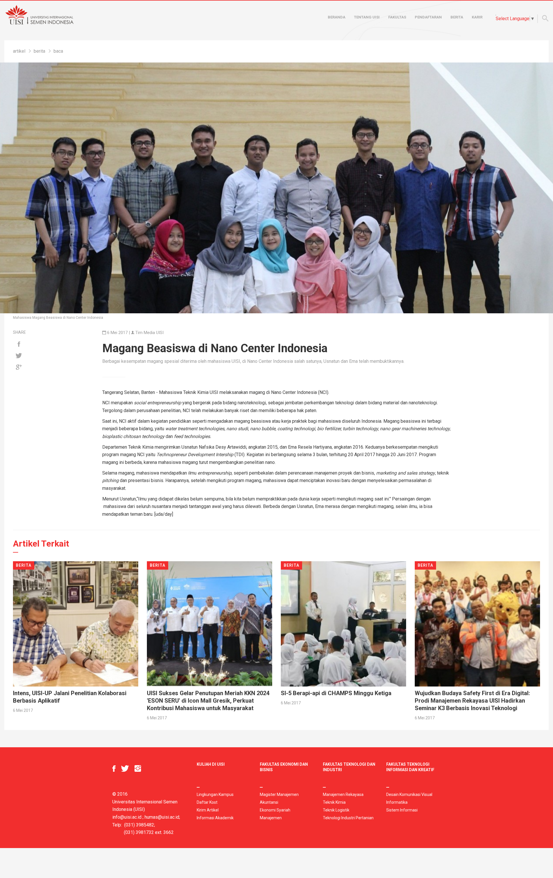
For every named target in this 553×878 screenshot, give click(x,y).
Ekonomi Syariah (275, 810)
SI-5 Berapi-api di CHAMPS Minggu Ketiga (336, 693)
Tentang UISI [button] (367, 17)
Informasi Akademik (215, 818)
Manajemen (271, 818)
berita (39, 51)
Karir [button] (477, 17)
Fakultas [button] (397, 17)
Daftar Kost (207, 802)
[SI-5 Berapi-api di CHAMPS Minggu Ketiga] (343, 623)
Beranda (336, 17)
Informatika (397, 802)
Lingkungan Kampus (215, 794)
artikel (19, 51)
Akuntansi (269, 802)
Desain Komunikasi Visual (409, 794)
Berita (456, 17)
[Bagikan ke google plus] (18, 367)
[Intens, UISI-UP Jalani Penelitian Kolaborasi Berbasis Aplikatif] (75, 623)
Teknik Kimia (334, 802)
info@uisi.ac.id (126, 817)
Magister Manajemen (279, 794)
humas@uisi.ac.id (162, 817)
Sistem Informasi (402, 810)
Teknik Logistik (336, 810)
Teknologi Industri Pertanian (348, 818)
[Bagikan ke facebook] (18, 344)
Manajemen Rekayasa (343, 794)
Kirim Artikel (208, 810)
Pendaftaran (428, 17)
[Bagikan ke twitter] (18, 356)
